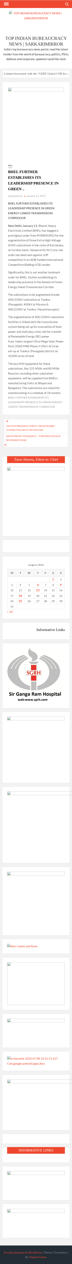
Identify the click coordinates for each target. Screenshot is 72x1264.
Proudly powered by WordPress (23, 1252)
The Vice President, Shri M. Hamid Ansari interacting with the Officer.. (30, 428)
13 (38, 590)
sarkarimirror (15, 195)
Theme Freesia (37, 1257)
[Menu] (6, 4)
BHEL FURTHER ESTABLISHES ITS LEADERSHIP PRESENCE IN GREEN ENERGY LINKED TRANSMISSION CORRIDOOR (35, 402)
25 (20, 601)
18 (20, 595)
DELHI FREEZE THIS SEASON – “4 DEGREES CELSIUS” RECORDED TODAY (33, 438)
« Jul (10, 611)
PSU (10, 165)
